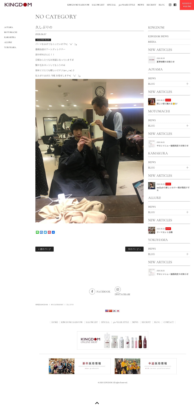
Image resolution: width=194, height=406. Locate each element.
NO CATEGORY (57, 304)
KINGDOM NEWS (158, 36)
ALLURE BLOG (43, 40)
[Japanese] (118, 311)
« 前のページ (44, 249)
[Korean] (114, 311)
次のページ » (134, 249)
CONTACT (168, 322)
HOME (55, 322)
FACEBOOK (103, 292)
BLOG (151, 84)
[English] (107, 311)
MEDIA (152, 42)
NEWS (152, 78)
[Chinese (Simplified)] (110, 311)
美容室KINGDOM (41, 304)
